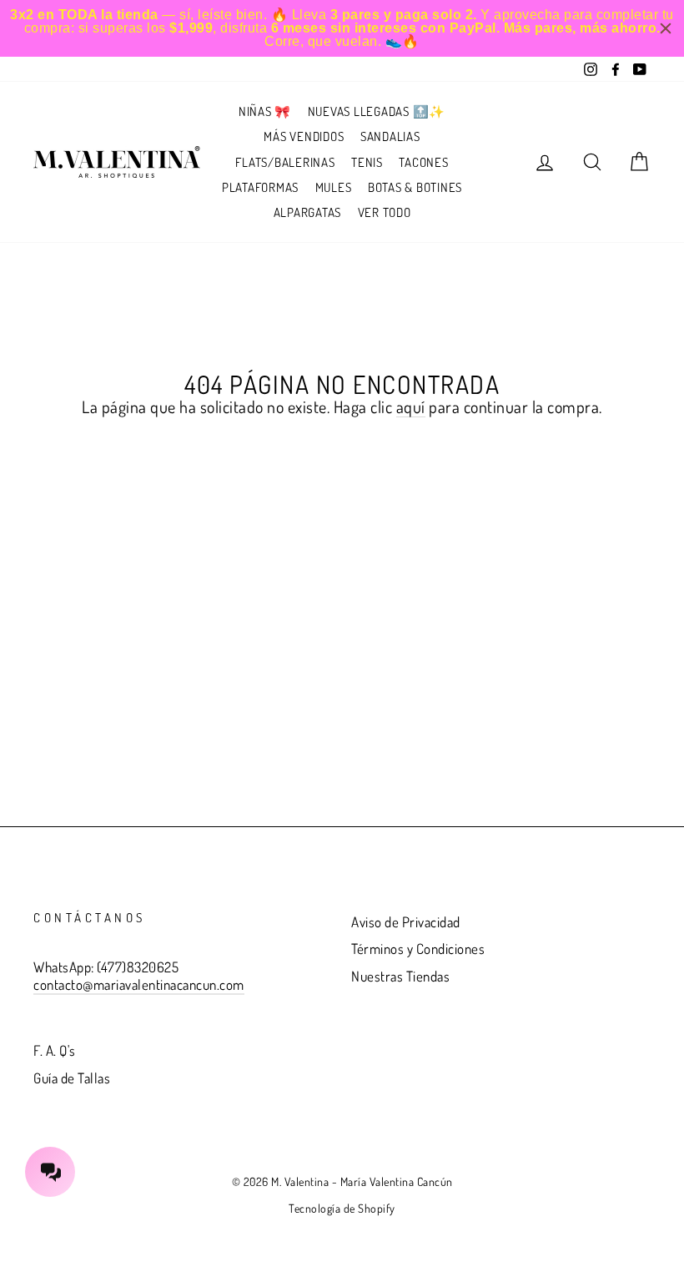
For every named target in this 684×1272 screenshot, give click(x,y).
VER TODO (384, 212)
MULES (333, 187)
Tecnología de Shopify (342, 1208)
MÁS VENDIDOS (304, 136)
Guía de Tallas (71, 1078)
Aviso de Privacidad (405, 922)
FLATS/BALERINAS (284, 162)
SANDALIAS (390, 136)
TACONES (423, 162)
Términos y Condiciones (418, 948)
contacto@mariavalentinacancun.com (138, 984)
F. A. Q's (54, 1050)
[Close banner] (666, 28)
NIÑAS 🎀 (265, 111)
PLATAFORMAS (260, 187)
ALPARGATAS (308, 212)
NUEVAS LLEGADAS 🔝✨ (377, 111)
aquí (410, 406)
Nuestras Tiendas (400, 976)
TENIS (367, 162)
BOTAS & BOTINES (415, 187)
